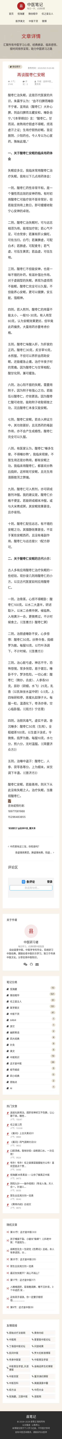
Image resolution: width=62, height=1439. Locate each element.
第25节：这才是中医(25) (23, 1259)
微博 (44, 21)
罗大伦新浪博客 (42, 1352)
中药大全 (38, 1389)
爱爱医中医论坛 (42, 1339)
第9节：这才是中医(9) (21, 1307)
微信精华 (33, 13)
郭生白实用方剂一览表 (21, 1266)
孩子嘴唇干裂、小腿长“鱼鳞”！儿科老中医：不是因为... (30, 1240)
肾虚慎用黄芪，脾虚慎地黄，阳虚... (33, 852)
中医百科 (13, 1383)
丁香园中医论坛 (17, 1346)
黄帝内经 (38, 1332)
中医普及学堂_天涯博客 (19, 1368)
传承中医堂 (15, 1359)
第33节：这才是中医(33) (23, 1232)
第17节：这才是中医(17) (22, 1279)
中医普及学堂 (41, 1359)
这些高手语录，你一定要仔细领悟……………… (26, 1299)
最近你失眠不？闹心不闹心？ (25, 1273)
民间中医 (13, 1352)
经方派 (12, 1389)
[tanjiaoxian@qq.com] (37, 964)
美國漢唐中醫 (41, 1383)
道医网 (37, 1396)
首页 (11, 13)
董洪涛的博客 (41, 1376)
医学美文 (20, 21)
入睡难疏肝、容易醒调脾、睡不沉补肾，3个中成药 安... (31, 1288)
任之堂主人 (47, 13)
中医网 (12, 1339)
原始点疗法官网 (17, 1332)
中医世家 (13, 1376)
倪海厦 (21, 13)
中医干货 (33, 21)
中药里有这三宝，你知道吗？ (25, 846)
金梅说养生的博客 (43, 1366)
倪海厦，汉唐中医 (18, 1396)
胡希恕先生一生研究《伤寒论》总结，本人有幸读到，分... (32, 1251)
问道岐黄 (38, 1346)
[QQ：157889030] (31, 964)
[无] (25, 964)
